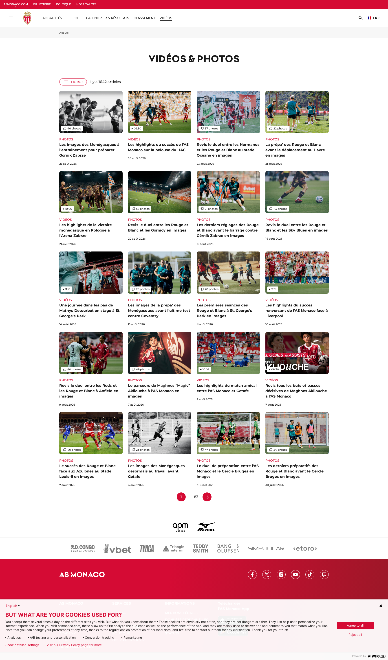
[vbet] (117, 548)
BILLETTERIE (42, 4)
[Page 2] (207, 496)
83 (196, 497)
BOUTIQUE (63, 4)
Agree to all (355, 625)
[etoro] (305, 548)
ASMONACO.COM (16, 4)
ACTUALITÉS (52, 18)
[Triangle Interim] (173, 548)
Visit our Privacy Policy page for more (74, 645)
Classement (144, 18)
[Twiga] (147, 548)
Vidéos (166, 18)
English (11, 606)
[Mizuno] (206, 527)
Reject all (355, 634)
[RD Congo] (83, 548)
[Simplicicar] (266, 548)
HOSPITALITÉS (86, 4)
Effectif (74, 18)
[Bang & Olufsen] (228, 548)
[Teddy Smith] (200, 548)
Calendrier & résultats (107, 18)
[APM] (180, 527)
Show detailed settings (22, 645)
